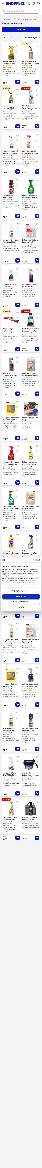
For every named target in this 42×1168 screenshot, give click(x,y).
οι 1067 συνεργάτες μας (17, 569)
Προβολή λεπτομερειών (20, 591)
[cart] (38, 3)
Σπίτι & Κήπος (6, 19)
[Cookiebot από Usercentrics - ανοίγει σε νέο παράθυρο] (30, 560)
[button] (3, 3)
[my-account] (28, 3)
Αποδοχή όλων (21, 596)
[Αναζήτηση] (4, 11)
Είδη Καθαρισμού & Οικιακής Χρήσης (25, 19)
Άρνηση (21, 607)
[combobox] (21, 11)
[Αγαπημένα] (33, 3)
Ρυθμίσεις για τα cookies (20, 601)
